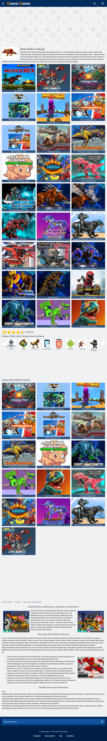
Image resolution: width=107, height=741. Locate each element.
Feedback (70, 736)
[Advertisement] (28, 26)
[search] (102, 721)
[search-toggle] (94, 3)
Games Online (50, 736)
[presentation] (4, 343)
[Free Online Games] (18, 3)
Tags (61, 736)
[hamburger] (3, 3)
